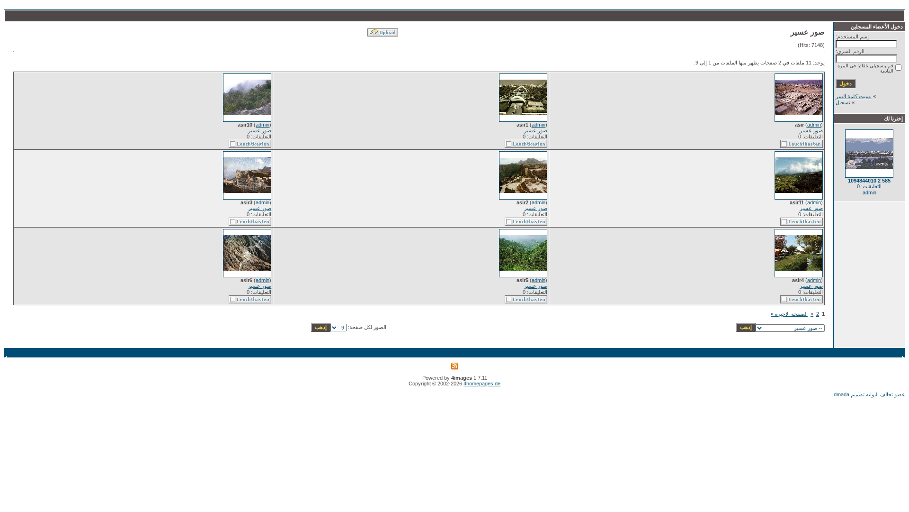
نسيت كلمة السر (854, 96)
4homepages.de (481, 383)
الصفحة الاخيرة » (789, 314)
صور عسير (811, 130)
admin (814, 125)
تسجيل (843, 102)
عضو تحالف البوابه (885, 394)
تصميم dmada (849, 394)
